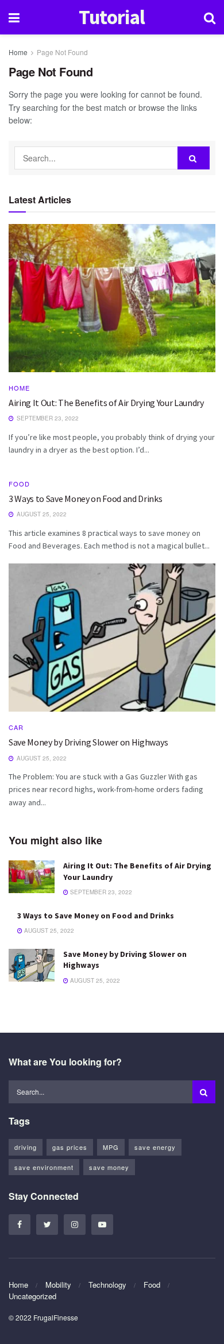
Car (16, 727)
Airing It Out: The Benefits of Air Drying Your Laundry (106, 402)
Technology (107, 1284)
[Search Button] (193, 157)
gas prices (69, 1147)
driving (25, 1147)
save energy (155, 1147)
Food (19, 484)
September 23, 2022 (100, 892)
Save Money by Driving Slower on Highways (88, 742)
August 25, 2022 (48, 930)
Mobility (58, 1284)
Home (18, 52)
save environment (44, 1167)
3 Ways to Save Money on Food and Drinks (86, 498)
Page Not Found (62, 52)
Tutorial (112, 17)
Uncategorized (32, 1296)
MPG (111, 1147)
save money (109, 1167)
